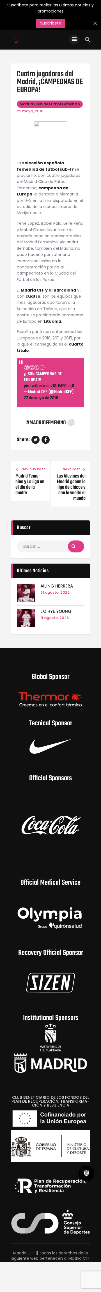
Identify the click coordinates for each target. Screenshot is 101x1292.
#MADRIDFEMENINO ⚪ (50, 423)
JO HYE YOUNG (56, 611)
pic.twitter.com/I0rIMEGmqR (49, 386)
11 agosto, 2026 (54, 617)
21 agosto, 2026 (55, 592)
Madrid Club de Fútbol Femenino (50, 104)
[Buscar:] (50, 546)
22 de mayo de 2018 (41, 398)
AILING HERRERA (56, 586)
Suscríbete (50, 23)
